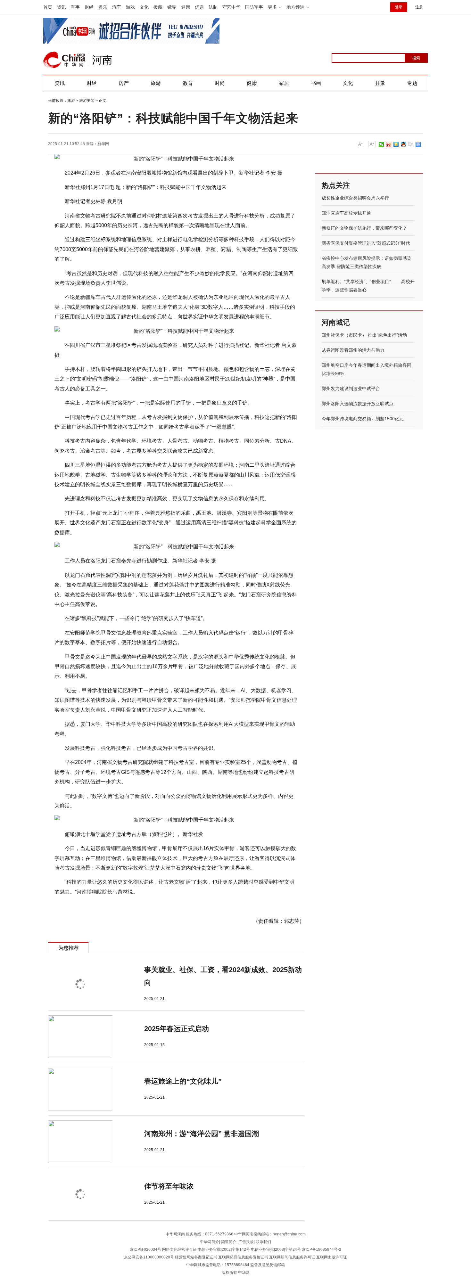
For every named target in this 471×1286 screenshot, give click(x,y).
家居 (284, 83)
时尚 (220, 83)
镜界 (171, 7)
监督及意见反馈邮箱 (267, 1265)
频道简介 (228, 1242)
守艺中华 (231, 7)
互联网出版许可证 (331, 1257)
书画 (316, 83)
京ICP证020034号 (145, 1249)
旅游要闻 (87, 100)
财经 (89, 7)
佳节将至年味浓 (169, 1186)
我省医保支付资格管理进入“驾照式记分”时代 (366, 243)
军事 (75, 7)
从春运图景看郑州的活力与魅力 (353, 350)
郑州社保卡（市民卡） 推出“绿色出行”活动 (364, 335)
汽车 (116, 7)
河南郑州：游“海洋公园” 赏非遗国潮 (201, 1134)
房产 (124, 83)
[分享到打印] (418, 144)
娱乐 (102, 7)
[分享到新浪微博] (389, 144)
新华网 (103, 144)
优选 (199, 7)
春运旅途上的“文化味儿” (183, 1081)
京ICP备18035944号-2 (321, 1249)
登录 (398, 7)
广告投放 (246, 1242)
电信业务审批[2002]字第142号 (224, 1249)
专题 (412, 83)
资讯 (61, 7)
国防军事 (254, 7)
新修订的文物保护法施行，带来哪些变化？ (364, 228)
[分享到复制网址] (411, 144)
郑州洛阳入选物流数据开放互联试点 (357, 403)
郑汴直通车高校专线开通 (346, 213)
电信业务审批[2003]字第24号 (276, 1249)
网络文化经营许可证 (179, 1249)
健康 (185, 7)
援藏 (157, 7)
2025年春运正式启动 (176, 1029)
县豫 (380, 83)
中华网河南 (175, 1234)
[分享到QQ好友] (403, 144)
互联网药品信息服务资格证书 (243, 1257)
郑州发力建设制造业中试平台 (351, 388)
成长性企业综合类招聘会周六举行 (355, 198)
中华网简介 (209, 1242)
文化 (144, 7)
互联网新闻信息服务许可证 (292, 1257)
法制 (213, 7)
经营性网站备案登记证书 (196, 1257)
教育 (188, 83)
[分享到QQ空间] (396, 144)
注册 (419, 7)
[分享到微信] (381, 144)
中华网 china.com (64, 60)
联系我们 (263, 1242)
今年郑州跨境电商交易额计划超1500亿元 (363, 418)
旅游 (156, 83)
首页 (47, 7)
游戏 (130, 7)
